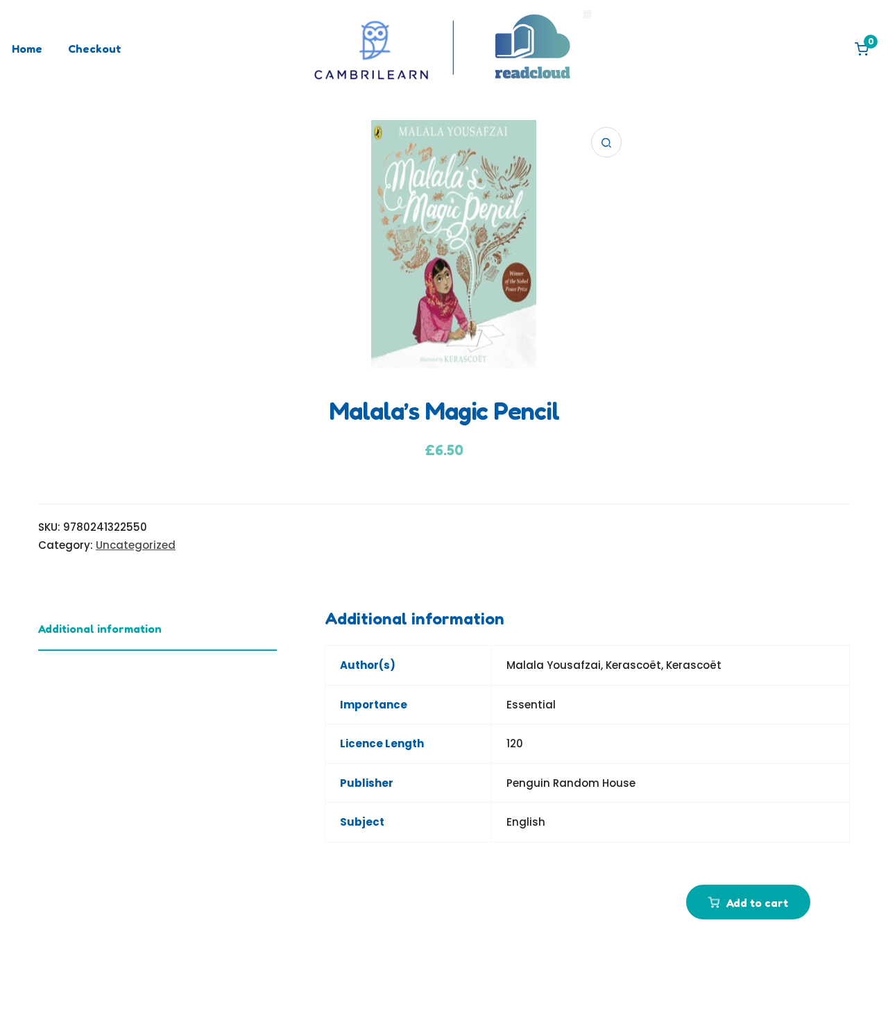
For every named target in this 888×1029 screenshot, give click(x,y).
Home (27, 49)
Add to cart (757, 903)
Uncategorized (136, 545)
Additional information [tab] (100, 629)
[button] (606, 142)
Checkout (94, 49)
